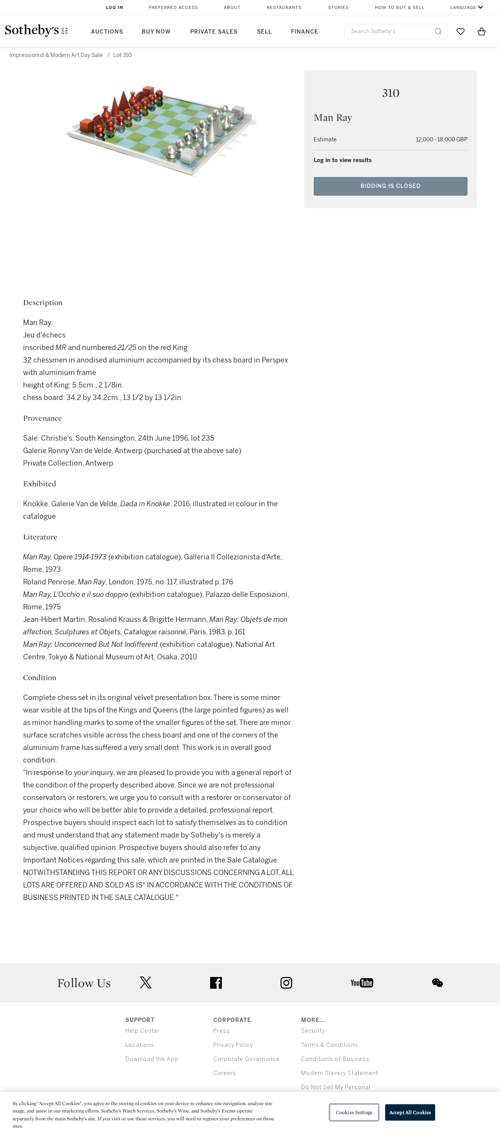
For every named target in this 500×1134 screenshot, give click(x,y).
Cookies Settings (354, 1112)
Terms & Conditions (329, 1045)
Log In (114, 7)
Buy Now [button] (156, 32)
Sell (264, 32)
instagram (286, 983)
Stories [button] (338, 7)
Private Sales (214, 32)
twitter (146, 983)
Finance (304, 32)
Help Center (142, 1031)
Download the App (152, 1059)
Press (221, 1031)
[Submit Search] (438, 31)
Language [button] (463, 7)
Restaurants (284, 7)
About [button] (232, 7)
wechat (437, 982)
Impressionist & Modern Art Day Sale (56, 55)
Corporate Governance (246, 1059)
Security (313, 1031)
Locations (139, 1045)
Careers (224, 1073)
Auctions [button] (107, 32)
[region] (250, 1113)
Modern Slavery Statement (339, 1073)
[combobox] (395, 31)
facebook (216, 983)
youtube (362, 983)
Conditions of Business (335, 1059)
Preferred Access (173, 7)
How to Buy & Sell (400, 7)
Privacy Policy (233, 1045)
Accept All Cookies (410, 1112)
